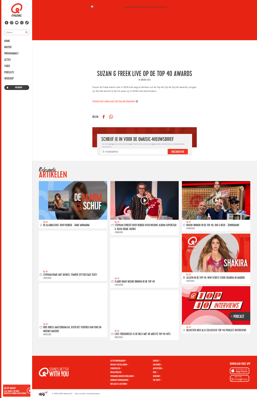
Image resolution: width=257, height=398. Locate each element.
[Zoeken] (26, 32)
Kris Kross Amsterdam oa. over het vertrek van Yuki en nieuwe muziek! (72, 329)
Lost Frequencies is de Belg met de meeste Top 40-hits (143, 334)
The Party (156, 380)
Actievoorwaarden (117, 360)
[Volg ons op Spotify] (22, 22)
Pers (154, 372)
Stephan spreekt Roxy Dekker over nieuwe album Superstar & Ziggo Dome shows (145, 227)
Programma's (11, 53)
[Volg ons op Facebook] (6, 22)
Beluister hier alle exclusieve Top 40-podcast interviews (216, 330)
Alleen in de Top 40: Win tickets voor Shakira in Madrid (215, 278)
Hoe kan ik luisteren (118, 384)
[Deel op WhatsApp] (111, 117)
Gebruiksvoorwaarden (119, 380)
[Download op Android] (239, 379)
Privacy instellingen (118, 364)
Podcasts (9, 72)
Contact (156, 360)
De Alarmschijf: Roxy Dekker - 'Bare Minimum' (66, 225)
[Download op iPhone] (239, 371)
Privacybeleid (115, 372)
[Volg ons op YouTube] (16, 22)
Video (7, 66)
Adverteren (157, 368)
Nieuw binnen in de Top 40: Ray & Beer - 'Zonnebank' (212, 225)
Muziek (8, 47)
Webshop (9, 79)
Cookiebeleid (115, 368)
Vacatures (157, 364)
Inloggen (18, 87)
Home (7, 41)
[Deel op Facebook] (103, 117)
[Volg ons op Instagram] (11, 22)
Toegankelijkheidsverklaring (121, 376)
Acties (7, 60)
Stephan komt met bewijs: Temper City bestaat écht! (70, 275)
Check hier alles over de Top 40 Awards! (113, 101)
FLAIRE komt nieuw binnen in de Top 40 (135, 282)
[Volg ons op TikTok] (27, 22)
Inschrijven (177, 152)
